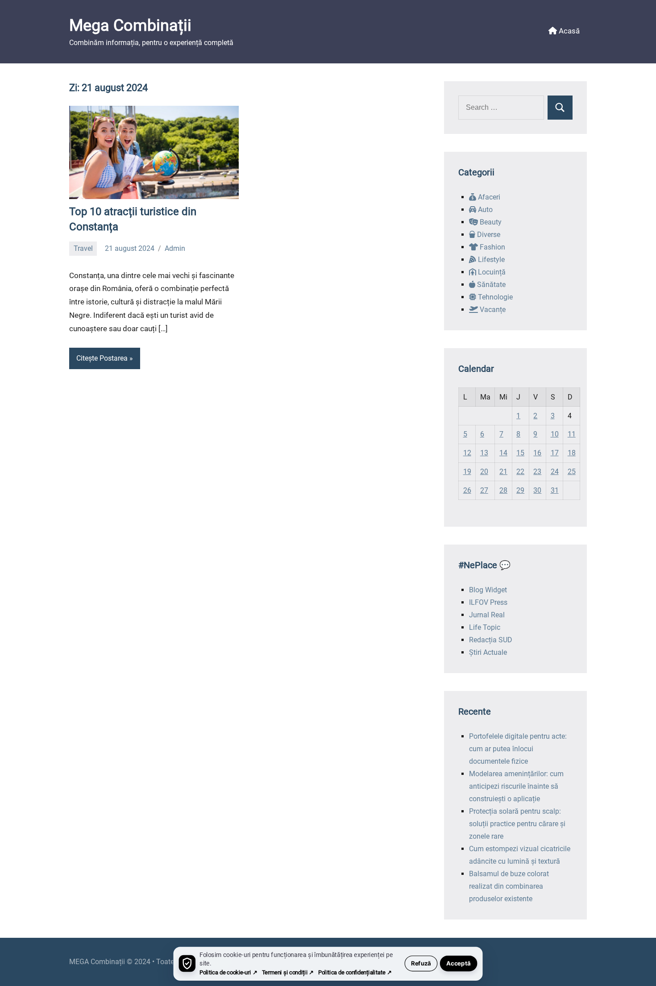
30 (537, 490)
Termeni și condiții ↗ (288, 972)
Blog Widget (488, 590)
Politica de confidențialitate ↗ (354, 972)
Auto (484, 209)
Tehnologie (494, 297)
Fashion (491, 247)
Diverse (487, 234)
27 (484, 490)
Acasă (568, 30)
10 (555, 434)
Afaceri (488, 197)
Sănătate (490, 284)
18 (572, 453)
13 (484, 453)
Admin (175, 248)
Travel (83, 248)
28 (503, 490)
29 (520, 490)
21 (503, 471)
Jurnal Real (487, 615)
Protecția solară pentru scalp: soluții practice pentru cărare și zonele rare (517, 823)
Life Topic (484, 627)
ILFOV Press (488, 602)
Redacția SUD (490, 640)
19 (467, 471)
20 (484, 471)
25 (572, 471)
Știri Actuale (488, 652)
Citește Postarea (102, 358)
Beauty (490, 222)
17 (555, 453)
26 (467, 490)
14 (503, 453)
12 (467, 453)
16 (537, 453)
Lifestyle (490, 259)
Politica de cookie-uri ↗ (228, 972)
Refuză (421, 963)
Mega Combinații (130, 25)
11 (572, 434)
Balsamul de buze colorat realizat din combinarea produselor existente (509, 886)
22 (520, 471)
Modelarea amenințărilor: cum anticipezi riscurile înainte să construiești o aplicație (516, 786)
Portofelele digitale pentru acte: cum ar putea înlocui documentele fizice (518, 749)
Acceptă (458, 963)
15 (520, 453)
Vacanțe (492, 309)
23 (537, 471)
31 (555, 490)
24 (555, 471)
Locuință (491, 272)
